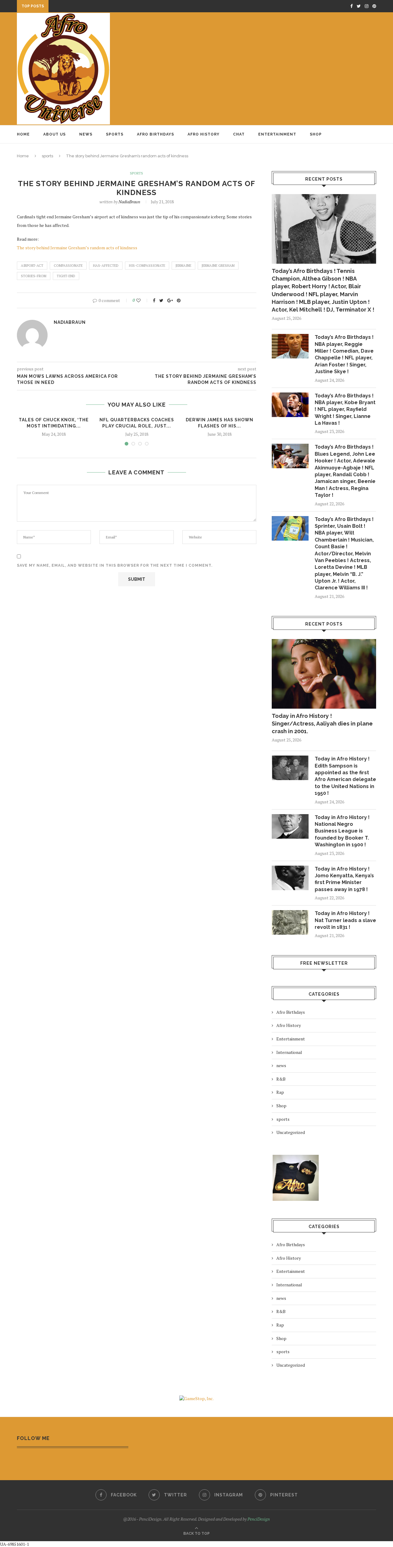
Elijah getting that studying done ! (94, 7)
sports (47, 156)
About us (54, 134)
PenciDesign (258, 1519)
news (281, 1065)
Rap (280, 1092)
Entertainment (277, 134)
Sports (114, 134)
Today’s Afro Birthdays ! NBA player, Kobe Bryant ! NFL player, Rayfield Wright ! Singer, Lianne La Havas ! (345, 409)
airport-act (32, 265)
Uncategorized (290, 1132)
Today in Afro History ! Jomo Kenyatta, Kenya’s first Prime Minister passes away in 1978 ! (344, 879)
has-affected (106, 265)
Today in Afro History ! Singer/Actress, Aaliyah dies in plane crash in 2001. (322, 723)
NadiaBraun (129, 202)
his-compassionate (147, 265)
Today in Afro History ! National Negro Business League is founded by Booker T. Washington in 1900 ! (342, 831)
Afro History (204, 134)
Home (23, 134)
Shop (316, 134)
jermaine (183, 265)
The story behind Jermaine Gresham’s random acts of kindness (77, 248)
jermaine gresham (218, 265)
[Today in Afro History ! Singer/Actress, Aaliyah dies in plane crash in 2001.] (324, 674)
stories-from (33, 276)
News (85, 134)
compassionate (68, 265)
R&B (281, 1079)
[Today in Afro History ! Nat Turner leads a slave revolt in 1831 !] (290, 922)
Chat (239, 134)
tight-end (66, 276)
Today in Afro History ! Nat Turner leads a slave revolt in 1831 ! (345, 920)
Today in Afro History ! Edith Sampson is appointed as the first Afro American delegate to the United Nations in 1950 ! (345, 776)
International (289, 1052)
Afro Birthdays (155, 134)
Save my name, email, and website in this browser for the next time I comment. (114, 565)
